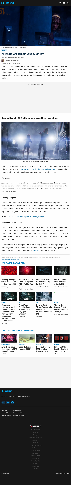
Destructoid (35, 448)
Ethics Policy (17, 410)
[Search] (60, 3)
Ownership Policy (18, 413)
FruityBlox (35, 463)
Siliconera (35, 442)
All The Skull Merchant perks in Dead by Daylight (26, 217)
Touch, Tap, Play (35, 461)
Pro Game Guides (35, 429)
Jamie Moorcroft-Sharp (26, 289)
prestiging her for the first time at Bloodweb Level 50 (38, 169)
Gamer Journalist (35, 450)
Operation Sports (35, 455)
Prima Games (35, 440)
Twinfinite (35, 432)
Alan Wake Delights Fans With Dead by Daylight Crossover (24, 309)
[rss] (3, 402)
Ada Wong (36, 251)
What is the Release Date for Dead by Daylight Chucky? (61, 308)
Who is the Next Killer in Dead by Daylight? (43, 281)
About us (4, 410)
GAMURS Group (66, 473)
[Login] (68, 3)
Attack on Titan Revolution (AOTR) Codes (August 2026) (9, 350)
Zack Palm (4, 323)
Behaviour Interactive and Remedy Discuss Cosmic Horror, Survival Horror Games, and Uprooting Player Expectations (8, 313)
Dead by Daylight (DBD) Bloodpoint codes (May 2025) (8, 281)
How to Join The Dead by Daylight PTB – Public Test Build (26, 282)
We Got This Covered (35, 445)
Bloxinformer (35, 466)
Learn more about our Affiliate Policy (10, 259)
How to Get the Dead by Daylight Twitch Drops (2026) (61, 350)
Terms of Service (6, 415)
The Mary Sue (35, 458)
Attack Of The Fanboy (35, 437)
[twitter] (8, 402)
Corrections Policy (18, 415)
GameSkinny (35, 453)
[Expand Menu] (64, 3)
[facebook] (12, 402)
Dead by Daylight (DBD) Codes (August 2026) (43, 349)
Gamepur (35, 435)
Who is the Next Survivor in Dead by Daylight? (60, 281)
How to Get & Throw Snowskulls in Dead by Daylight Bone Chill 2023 (44, 309)
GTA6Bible (35, 468)
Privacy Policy (5, 413)
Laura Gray (4, 287)
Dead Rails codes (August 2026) (26, 348)
